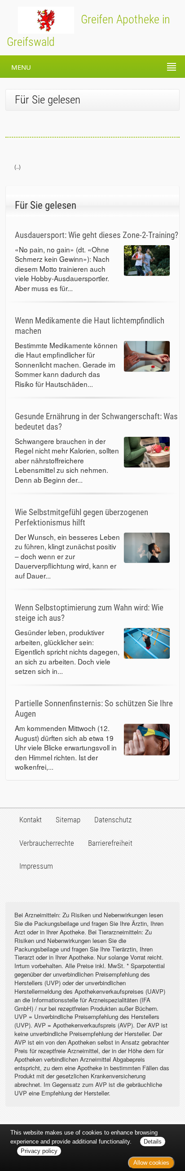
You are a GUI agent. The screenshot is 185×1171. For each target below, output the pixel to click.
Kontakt (30, 819)
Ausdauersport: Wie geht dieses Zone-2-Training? (96, 235)
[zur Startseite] (37, 19)
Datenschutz (113, 819)
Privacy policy (39, 1151)
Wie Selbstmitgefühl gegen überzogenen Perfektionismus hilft (81, 517)
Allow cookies (151, 1162)
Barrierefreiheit (110, 843)
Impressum (36, 865)
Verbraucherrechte (46, 843)
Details (153, 1141)
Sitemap (68, 819)
